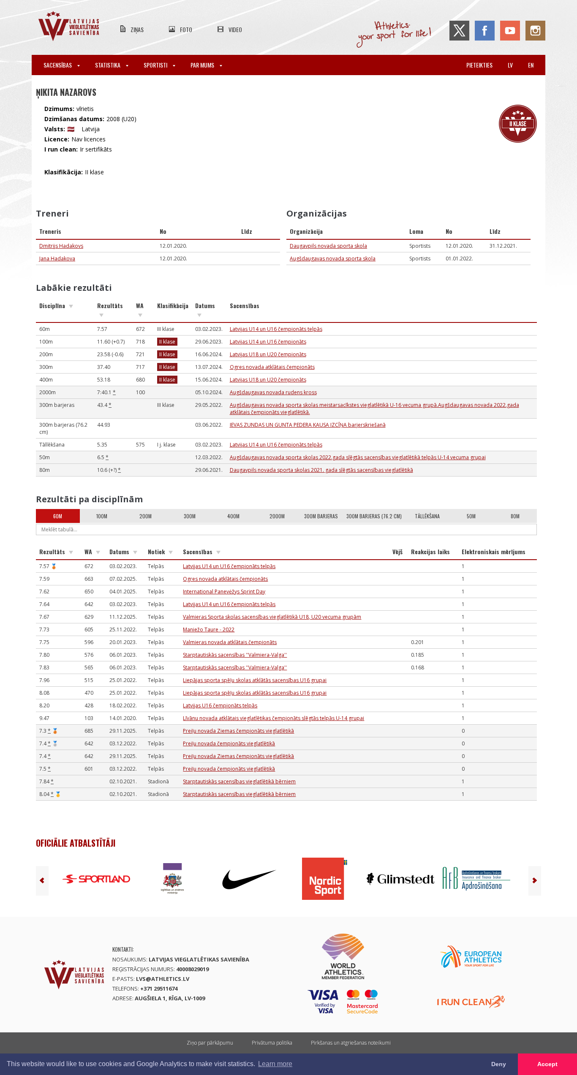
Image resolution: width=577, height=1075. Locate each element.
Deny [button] (498, 1064)
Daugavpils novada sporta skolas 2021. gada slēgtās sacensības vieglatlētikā (321, 470)
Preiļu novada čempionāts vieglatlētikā (229, 743)
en (530, 64)
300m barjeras (321, 516)
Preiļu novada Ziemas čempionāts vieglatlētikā (238, 730)
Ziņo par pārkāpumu (210, 1042)
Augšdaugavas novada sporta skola (333, 258)
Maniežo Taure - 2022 (208, 629)
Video (235, 29)
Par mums (203, 64)
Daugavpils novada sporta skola (328, 245)
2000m (277, 516)
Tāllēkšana (427, 516)
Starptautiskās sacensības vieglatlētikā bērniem (239, 781)
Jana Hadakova (57, 258)
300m (190, 516)
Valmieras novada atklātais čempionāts (230, 642)
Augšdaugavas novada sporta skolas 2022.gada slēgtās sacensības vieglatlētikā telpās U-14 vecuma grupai (358, 457)
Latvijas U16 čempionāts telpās (220, 705)
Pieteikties (479, 64)
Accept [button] (547, 1064)
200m (145, 516)
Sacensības (58, 64)
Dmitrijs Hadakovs (61, 245)
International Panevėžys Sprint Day (224, 591)
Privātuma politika (272, 1042)
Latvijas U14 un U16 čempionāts (268, 341)
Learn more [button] (275, 1063)
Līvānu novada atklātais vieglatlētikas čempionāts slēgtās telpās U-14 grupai (273, 718)
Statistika (108, 64)
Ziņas (137, 29)
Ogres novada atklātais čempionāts (272, 367)
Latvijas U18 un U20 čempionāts (268, 354)
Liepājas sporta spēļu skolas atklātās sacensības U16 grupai (255, 680)
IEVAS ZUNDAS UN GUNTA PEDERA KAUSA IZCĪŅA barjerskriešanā (308, 424)
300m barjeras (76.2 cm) (374, 516)
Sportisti (156, 64)
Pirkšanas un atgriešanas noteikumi (351, 1042)
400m (233, 516)
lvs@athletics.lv (162, 979)
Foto (186, 29)
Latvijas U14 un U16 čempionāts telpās (276, 329)
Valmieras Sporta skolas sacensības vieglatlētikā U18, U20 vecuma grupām (272, 616)
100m (101, 516)
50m (471, 516)
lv (510, 64)
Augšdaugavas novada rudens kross (273, 392)
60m (57, 516)
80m (515, 516)
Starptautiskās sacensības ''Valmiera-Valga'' (235, 654)
